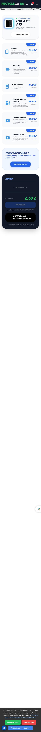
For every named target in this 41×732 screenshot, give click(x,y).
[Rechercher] (27, 4)
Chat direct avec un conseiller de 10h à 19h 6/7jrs (20, 9)
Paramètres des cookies (20, 728)
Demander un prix (20, 164)
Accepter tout (13, 722)
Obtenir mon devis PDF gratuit (22, 217)
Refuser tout (29, 722)
